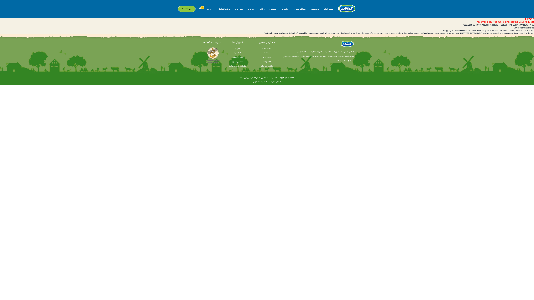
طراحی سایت (276, 81)
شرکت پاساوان (259, 81)
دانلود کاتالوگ (224, 9)
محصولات (315, 9)
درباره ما (251, 9)
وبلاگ (262, 9)
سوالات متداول (299, 9)
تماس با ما (239, 9)
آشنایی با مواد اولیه (237, 66)
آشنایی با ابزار (237, 61)
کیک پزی (237, 52)
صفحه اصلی (328, 9)
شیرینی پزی (238, 57)
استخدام (272, 9)
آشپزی (237, 48)
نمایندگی (285, 9)
